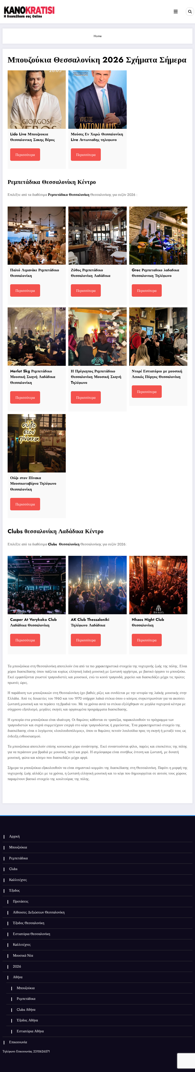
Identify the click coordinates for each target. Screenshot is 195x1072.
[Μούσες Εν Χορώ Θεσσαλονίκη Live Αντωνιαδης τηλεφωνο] (97, 99)
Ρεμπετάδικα (18, 858)
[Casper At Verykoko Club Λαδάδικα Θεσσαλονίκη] (37, 585)
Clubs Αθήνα (26, 1009)
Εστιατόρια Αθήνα (30, 1031)
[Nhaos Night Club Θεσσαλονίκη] (158, 585)
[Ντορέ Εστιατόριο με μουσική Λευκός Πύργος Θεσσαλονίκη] (158, 336)
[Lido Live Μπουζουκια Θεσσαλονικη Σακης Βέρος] (37, 99)
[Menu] (176, 11)
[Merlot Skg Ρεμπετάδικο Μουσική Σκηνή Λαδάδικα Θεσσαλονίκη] (37, 336)
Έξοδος (14, 890)
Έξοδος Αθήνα (27, 1020)
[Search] (190, 11)
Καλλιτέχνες (18, 879)
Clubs (13, 868)
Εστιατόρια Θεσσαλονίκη (31, 934)
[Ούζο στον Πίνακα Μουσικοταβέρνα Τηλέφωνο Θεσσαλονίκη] (37, 443)
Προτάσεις (20, 901)
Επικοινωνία (18, 1042)
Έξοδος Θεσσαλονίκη (28, 923)
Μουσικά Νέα (23, 955)
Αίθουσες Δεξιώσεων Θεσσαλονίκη (38, 912)
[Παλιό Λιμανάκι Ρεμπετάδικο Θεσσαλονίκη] (37, 236)
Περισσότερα (25, 154)
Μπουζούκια (18, 847)
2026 (17, 966)
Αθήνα (17, 977)
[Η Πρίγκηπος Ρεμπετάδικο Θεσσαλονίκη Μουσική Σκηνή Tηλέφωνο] (97, 336)
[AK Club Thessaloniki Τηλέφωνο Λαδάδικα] (97, 585)
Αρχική (14, 836)
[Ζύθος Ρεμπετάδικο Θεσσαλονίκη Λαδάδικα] (97, 236)
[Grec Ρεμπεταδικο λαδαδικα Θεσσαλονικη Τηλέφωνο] (158, 236)
